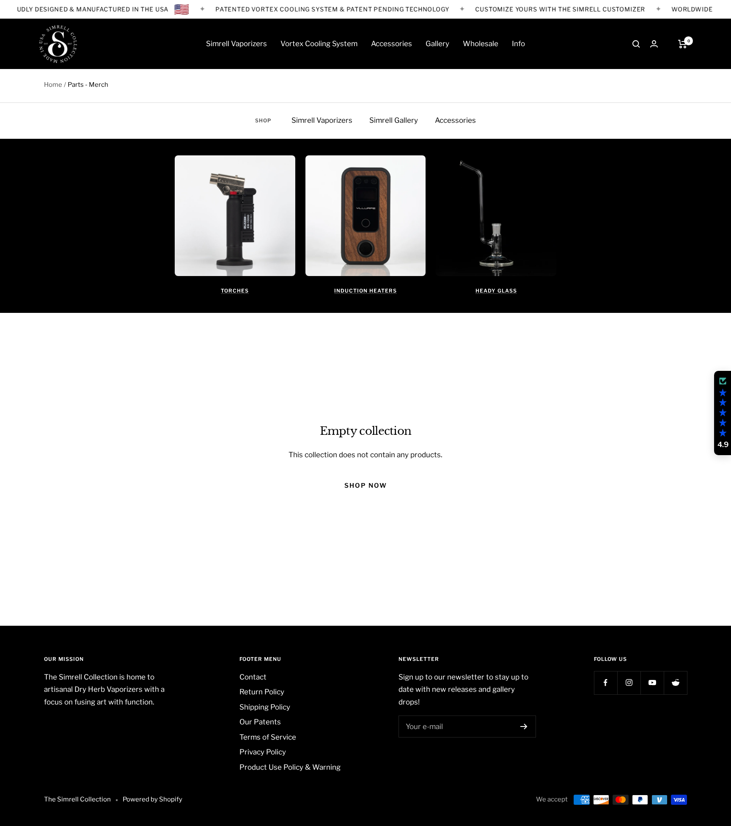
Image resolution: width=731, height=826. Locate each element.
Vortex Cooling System (318, 43)
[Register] (524, 726)
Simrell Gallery (393, 120)
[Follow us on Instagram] (628, 682)
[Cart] (682, 44)
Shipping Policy (264, 707)
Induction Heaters (365, 290)
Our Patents (260, 722)
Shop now (365, 485)
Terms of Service (267, 737)
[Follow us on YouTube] (652, 682)
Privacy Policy (262, 752)
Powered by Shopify (152, 799)
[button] (722, 413)
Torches (235, 290)
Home (53, 84)
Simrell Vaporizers (236, 43)
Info (518, 43)
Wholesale (480, 43)
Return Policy (261, 692)
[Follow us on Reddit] (675, 682)
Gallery (437, 43)
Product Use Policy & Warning (290, 767)
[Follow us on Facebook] (605, 682)
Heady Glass (496, 290)
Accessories (391, 43)
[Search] (636, 44)
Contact (253, 677)
